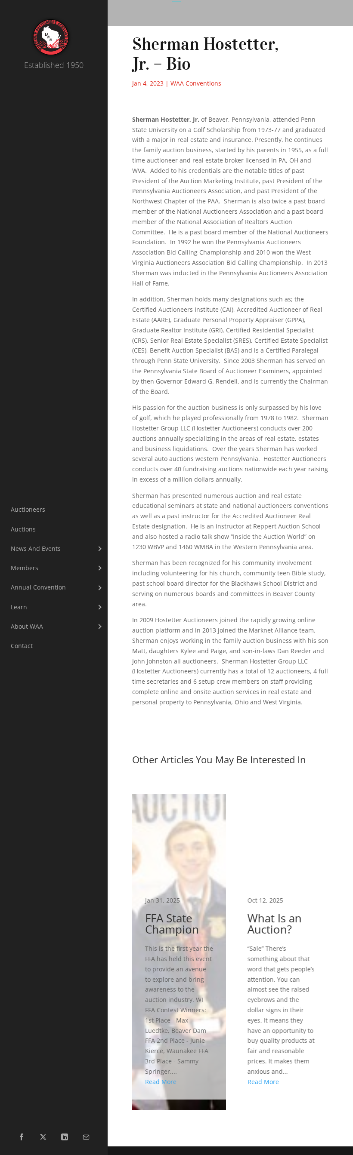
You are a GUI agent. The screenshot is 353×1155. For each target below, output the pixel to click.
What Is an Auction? (281, 947)
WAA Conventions (195, 83)
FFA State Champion (179, 947)
